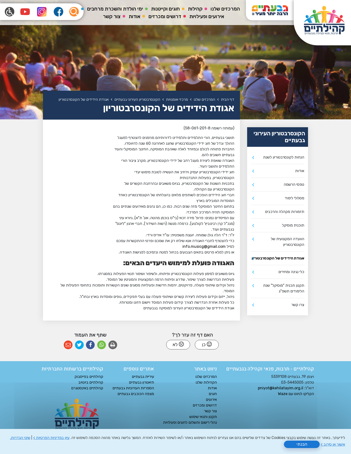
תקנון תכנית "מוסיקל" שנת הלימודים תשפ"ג (283, 288)
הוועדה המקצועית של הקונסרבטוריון (287, 242)
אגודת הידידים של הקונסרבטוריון (278, 258)
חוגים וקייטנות (165, 9)
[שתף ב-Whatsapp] (101, 345)
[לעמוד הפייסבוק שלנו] (58, 12)
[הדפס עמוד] (113, 345)
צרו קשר (297, 304)
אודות (134, 16)
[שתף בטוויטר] (79, 345)
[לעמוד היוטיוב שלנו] (25, 12)
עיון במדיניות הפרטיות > (51, 437)
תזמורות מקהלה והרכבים (284, 211)
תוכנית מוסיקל (293, 225)
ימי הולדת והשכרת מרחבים (115, 9)
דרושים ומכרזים (165, 16)
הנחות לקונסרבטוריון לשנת (283, 157)
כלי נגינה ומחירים (291, 271)
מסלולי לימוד (294, 198)
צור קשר (112, 16)
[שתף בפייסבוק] (90, 345)
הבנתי (302, 444)
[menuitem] (225, 9)
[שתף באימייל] (68, 345)
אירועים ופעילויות (206, 16)
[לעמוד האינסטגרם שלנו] (42, 12)
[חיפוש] (74, 11)
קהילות (195, 9)
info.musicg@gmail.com (204, 246)
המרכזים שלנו (225, 9)
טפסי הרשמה (294, 184)
